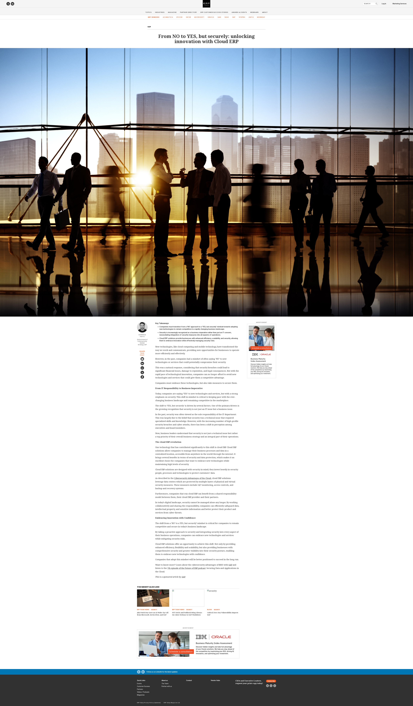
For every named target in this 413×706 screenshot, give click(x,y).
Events (139, 683)
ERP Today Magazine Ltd (172, 702)
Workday (261, 17)
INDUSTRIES (160, 12)
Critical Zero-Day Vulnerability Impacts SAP (222, 614)
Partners (140, 689)
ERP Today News (143, 609)
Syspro (242, 17)
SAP (233, 17)
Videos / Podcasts (143, 692)
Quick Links (141, 680)
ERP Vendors (153, 17)
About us (165, 680)
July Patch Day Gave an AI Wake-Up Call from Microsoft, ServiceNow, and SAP (152, 614)
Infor (188, 17)
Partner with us (167, 686)
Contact (189, 680)
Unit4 (251, 17)
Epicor (179, 17)
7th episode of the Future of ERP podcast (186, 568)
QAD (219, 17)
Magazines (141, 695)
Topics (148, 12)
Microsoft (199, 17)
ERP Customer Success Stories (214, 12)
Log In (384, 4)
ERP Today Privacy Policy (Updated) (149, 702)
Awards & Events (239, 12)
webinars (254, 12)
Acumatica (168, 17)
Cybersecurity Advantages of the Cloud (192, 478)
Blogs (209, 609)
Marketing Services (400, 4)
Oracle (211, 17)
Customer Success (143, 686)
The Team (165, 683)
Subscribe (271, 681)
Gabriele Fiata (142, 335)
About (265, 12)
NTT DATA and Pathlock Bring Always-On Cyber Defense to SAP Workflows (187, 614)
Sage (227, 17)
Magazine (172, 12)
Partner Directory (188, 12)
